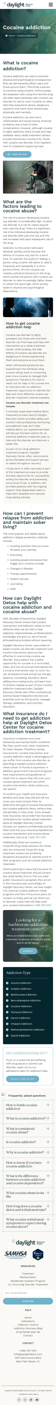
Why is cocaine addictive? (25, 1152)
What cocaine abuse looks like (25, 1194)
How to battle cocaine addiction (21, 1107)
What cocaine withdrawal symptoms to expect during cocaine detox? (26, 1223)
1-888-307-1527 (36, 837)
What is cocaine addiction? (26, 1118)
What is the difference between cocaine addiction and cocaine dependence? (25, 1179)
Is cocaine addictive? (21, 1142)
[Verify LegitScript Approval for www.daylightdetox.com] (38, 1254)
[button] (28, 1106)
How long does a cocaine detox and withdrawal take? (26, 1208)
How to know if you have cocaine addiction (24, 1164)
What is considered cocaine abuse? (20, 1130)
